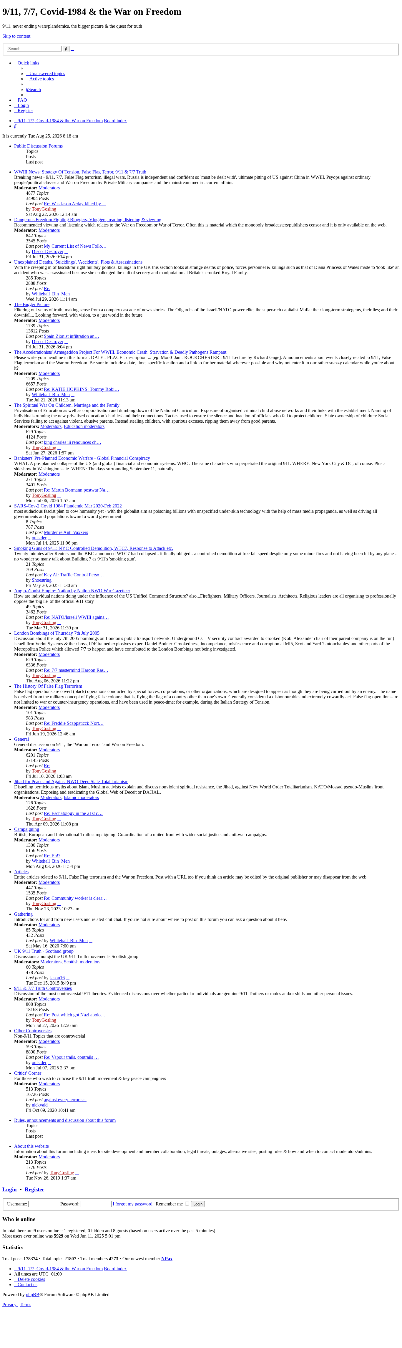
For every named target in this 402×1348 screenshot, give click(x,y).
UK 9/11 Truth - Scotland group (44, 951)
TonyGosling (44, 208)
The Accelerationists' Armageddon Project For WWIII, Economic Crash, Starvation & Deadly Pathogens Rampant (120, 352)
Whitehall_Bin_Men (51, 293)
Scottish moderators (82, 961)
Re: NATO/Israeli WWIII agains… (76, 617)
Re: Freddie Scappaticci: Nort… (74, 723)
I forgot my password (132, 1203)
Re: (47, 288)
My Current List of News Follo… (75, 246)
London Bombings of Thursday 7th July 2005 (56, 633)
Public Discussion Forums (38, 145)
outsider (39, 537)
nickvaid (40, 1104)
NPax (166, 1258)
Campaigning (26, 829)
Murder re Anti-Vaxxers (66, 532)
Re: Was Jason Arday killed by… (75, 203)
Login (9, 1189)
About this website (31, 1146)
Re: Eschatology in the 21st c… (73, 813)
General (21, 739)
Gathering (23, 914)
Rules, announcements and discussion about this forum (65, 1120)
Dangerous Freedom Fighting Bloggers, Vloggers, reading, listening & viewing (87, 219)
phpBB (32, 1294)
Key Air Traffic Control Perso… (74, 574)
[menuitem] (45, 73)
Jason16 (57, 977)
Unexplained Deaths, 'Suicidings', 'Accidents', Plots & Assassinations (78, 261)
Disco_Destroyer (47, 251)
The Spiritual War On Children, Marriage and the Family (66, 405)
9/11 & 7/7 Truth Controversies (43, 988)
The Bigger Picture (31, 304)
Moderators (49, 187)
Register (34, 1189)
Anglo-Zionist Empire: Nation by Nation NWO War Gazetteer (72, 590)
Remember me (170, 1203)
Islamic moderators (81, 797)
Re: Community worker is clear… (75, 898)
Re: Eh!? (52, 855)
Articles (21, 871)
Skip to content (16, 36)
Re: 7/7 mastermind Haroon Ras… (76, 670)
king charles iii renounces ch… (72, 442)
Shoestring (42, 580)
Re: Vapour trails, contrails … (71, 1057)
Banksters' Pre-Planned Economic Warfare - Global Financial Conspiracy (82, 458)
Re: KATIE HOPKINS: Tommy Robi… (81, 389)
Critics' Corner (27, 1073)
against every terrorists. (65, 1099)
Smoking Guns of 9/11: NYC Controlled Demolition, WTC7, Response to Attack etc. (93, 548)
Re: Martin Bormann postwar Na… (77, 489)
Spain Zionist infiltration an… (71, 336)
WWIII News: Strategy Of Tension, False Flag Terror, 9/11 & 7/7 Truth (80, 171)
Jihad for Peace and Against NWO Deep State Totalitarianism (71, 781)
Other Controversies (33, 1030)
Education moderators (84, 426)
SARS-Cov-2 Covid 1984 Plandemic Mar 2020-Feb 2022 (68, 505)
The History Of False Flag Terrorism (48, 686)
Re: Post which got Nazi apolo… (74, 1014)
